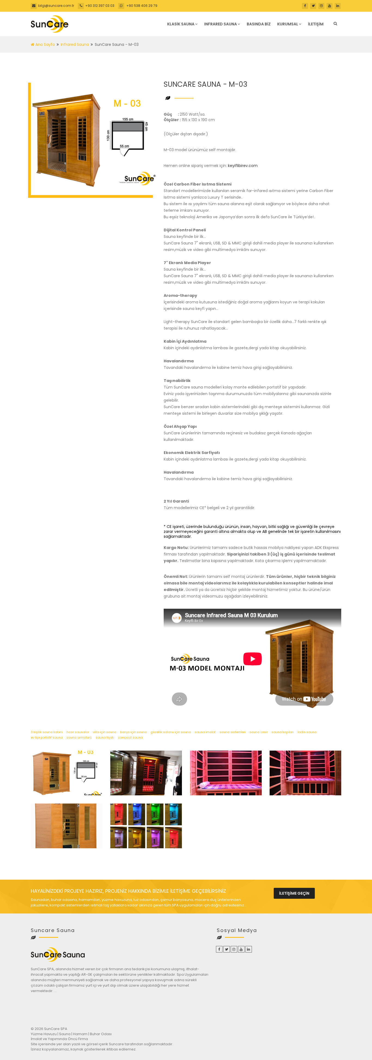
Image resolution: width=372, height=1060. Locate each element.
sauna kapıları (283, 732)
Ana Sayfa (44, 44)
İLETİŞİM (316, 24)
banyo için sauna (133, 732)
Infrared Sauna (75, 44)
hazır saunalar (77, 732)
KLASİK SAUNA (180, 24)
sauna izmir (258, 732)
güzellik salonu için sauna (171, 732)
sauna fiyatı (105, 737)
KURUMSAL (287, 24)
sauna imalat (205, 732)
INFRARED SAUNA (220, 24)
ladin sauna (307, 732)
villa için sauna (104, 732)
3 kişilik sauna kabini (47, 732)
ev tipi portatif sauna (47, 737)
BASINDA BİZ (259, 24)
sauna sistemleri (232, 732)
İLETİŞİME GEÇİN (294, 893)
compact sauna (130, 737)
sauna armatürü (79, 737)
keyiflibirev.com (243, 165)
